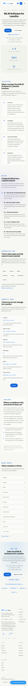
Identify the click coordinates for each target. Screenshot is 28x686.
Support (21, 650)
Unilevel (3, 650)
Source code (22, 619)
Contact (21, 648)
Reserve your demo (13, 34)
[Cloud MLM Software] (8, 3)
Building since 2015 (9, 375)
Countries (4, 588)
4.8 (14, 48)
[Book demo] (21, 3)
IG (14, 638)
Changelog (21, 621)
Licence (13, 592)
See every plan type (6, 288)
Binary (2, 645)
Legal (2, 670)
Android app (11, 634)
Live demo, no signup (9, 364)
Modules (21, 612)
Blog (2, 662)
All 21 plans (13, 588)
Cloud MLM (6, 10)
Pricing (8, 30)
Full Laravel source (9, 331)
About (20, 645)
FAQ (2, 665)
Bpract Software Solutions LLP (8, 679)
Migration (22, 588)
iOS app (3, 634)
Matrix (3, 648)
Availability (14, 10)
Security (21, 653)
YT (8, 638)
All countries (4, 536)
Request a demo (18, 574)
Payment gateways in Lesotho (13, 584)
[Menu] (24, 3)
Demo (3, 667)
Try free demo (18, 30)
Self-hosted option (9, 342)
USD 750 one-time (8, 320)
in (2, 638)
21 (3, 353)
